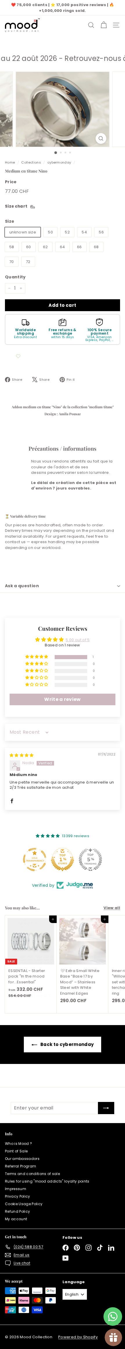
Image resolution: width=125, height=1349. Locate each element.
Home (10, 162)
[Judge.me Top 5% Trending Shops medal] (90, 859)
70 (11, 261)
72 (28, 261)
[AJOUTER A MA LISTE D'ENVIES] (18, 356)
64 (62, 247)
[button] (37, 657)
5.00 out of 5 (78, 640)
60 (28, 247)
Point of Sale (16, 1151)
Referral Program (20, 1166)
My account (16, 1218)
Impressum (15, 1188)
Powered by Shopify (78, 1337)
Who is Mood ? (18, 1143)
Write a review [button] (62, 699)
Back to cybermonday (67, 1044)
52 (67, 232)
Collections (31, 162)
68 (96, 247)
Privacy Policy (17, 1196)
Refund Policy (17, 1211)
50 (50, 232)
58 (11, 247)
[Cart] (103, 25)
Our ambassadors (22, 1158)
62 (45, 247)
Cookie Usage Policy (23, 1203)
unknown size (22, 232)
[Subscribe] (106, 1108)
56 (101, 232)
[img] (22, 755)
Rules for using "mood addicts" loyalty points (47, 1181)
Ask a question (22, 586)
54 (84, 232)
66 (79, 247)
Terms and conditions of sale (32, 1173)
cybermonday (59, 162)
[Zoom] (100, 138)
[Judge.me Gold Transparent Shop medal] (34, 859)
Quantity (15, 277)
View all (111, 908)
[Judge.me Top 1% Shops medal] (62, 859)
